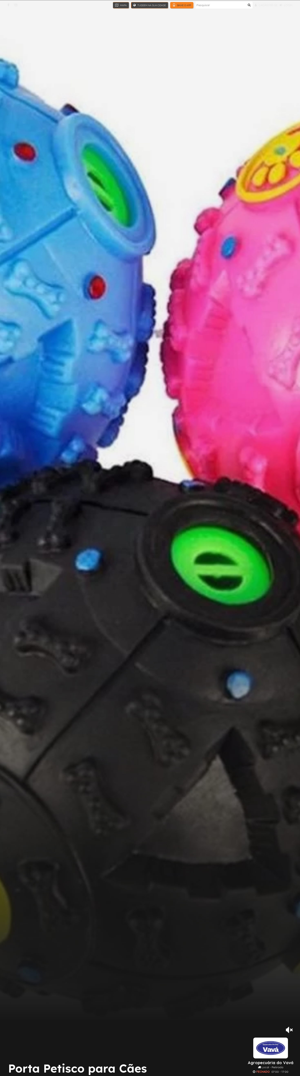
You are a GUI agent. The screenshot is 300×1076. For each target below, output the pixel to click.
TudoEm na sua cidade (151, 5)
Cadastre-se (268, 5)
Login (287, 5)
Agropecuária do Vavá (270, 1062)
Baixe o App (184, 5)
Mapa (123, 5)
